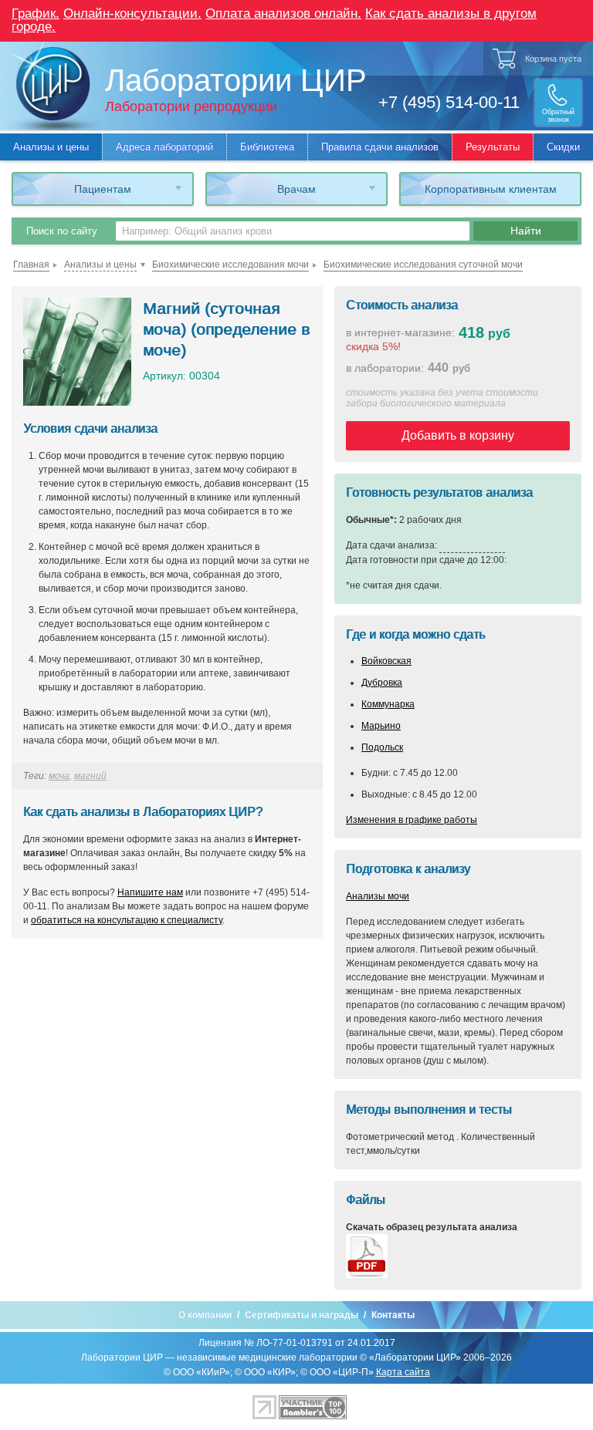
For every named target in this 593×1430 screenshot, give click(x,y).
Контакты (393, 1315)
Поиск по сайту (61, 231)
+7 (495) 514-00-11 (449, 102)
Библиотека (267, 147)
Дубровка (381, 682)
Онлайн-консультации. (132, 13)
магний (90, 776)
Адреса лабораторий (164, 147)
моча (59, 776)
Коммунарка (388, 704)
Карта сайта (403, 1372)
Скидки (563, 147)
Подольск (382, 747)
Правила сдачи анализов (380, 147)
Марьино (381, 725)
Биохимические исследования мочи (230, 264)
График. (35, 13)
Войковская (386, 661)
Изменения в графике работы (411, 819)
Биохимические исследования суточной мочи (423, 264)
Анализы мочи (377, 896)
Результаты (493, 147)
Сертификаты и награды (301, 1315)
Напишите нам (150, 892)
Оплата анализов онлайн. (283, 13)
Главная (31, 264)
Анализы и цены (51, 147)
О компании (205, 1315)
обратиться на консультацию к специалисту (126, 920)
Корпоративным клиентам (491, 189)
